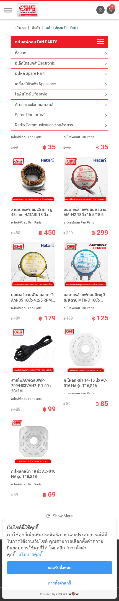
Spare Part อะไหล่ (30, 115)
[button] (111, 10)
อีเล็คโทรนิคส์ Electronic (35, 63)
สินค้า (36, 28)
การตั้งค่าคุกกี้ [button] (59, 583)
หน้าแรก (20, 28)
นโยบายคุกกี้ (30, 554)
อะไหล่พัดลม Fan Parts (62, 28)
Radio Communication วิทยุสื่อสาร (44, 125)
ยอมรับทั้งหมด (59, 567)
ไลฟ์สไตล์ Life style (31, 94)
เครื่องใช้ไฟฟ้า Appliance (35, 84)
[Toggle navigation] (8, 10)
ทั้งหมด (20, 53)
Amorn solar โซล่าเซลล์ (34, 104)
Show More (62, 516)
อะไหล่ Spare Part (30, 73)
